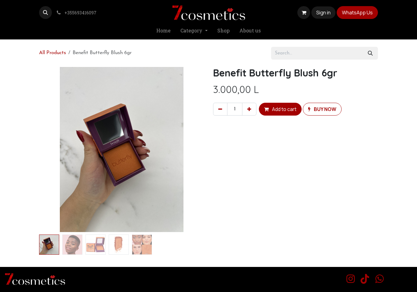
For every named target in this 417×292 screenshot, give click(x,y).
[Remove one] (220, 109)
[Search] (370, 53)
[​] (350, 279)
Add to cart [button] (283, 109)
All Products (52, 52)
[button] (45, 12)
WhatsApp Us (357, 12)
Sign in (323, 12)
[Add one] (249, 109)
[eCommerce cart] (303, 12)
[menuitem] (163, 30)
